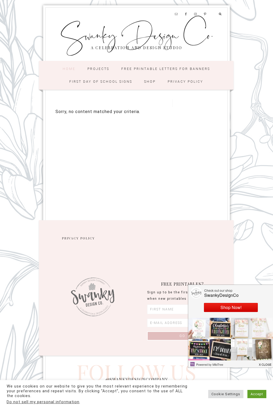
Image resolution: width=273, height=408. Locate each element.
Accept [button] (257, 394)
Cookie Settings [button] (225, 394)
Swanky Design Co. (136, 34)
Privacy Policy (78, 238)
